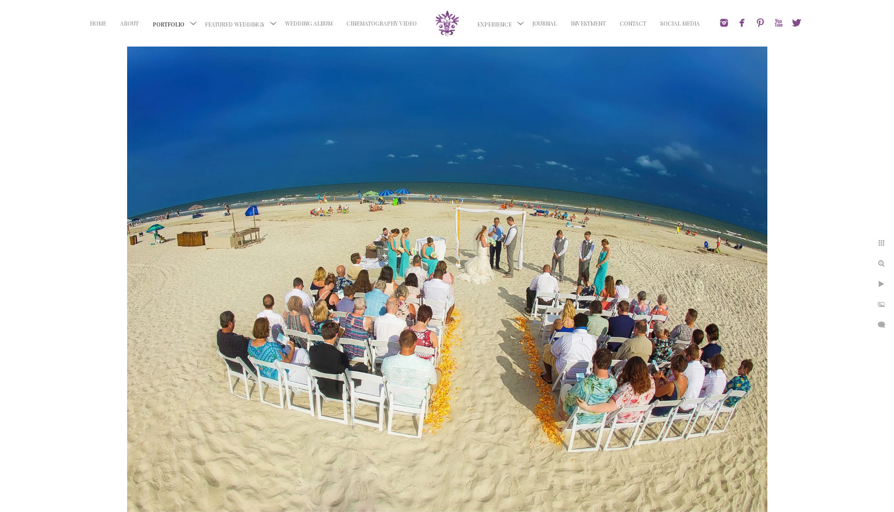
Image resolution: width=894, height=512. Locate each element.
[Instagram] (724, 23)
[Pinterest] (760, 23)
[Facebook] (742, 23)
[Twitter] (797, 23)
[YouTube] (778, 23)
